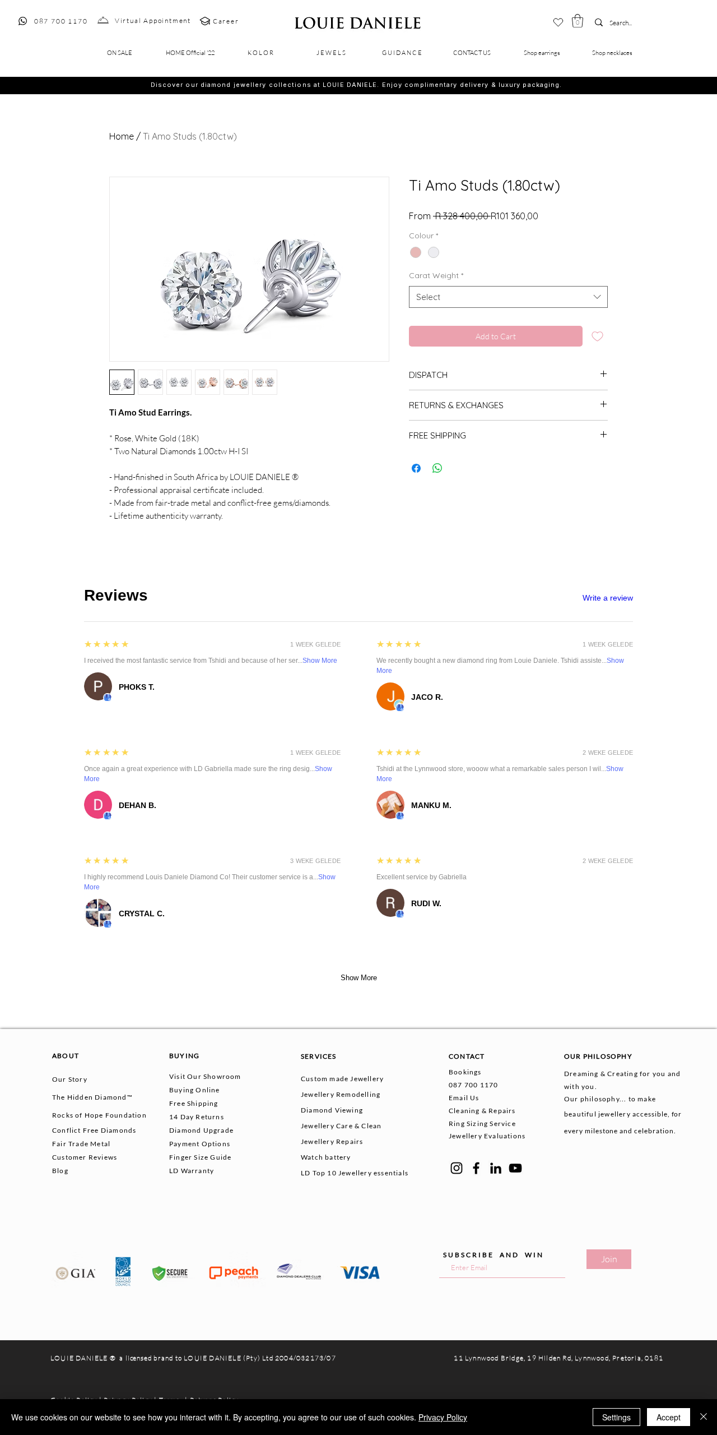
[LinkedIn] (496, 1168)
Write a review (608, 598)
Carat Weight (436, 275)
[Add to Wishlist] (597, 336)
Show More (319, 661)
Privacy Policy (442, 1417)
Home (121, 136)
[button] (577, 20)
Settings (616, 1417)
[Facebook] (476, 1168)
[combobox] (508, 297)
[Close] (703, 1417)
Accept (669, 1417)
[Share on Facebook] (416, 468)
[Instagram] (456, 1168)
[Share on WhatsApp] (437, 468)
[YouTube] (515, 1168)
